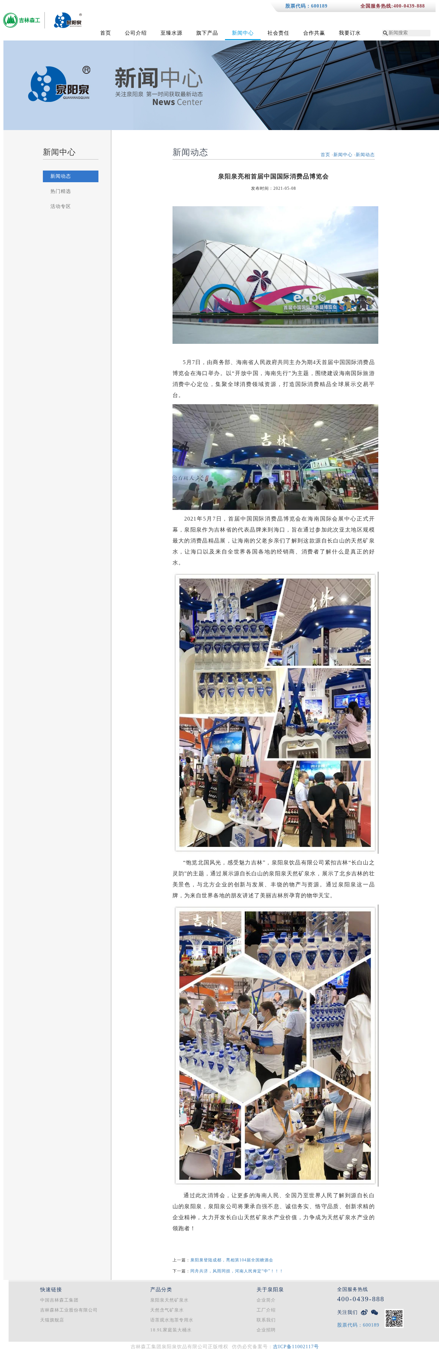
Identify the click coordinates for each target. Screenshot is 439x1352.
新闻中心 (243, 33)
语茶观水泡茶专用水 (171, 1319)
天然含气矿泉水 (167, 1310)
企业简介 (266, 1300)
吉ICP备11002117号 (296, 1346)
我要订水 (350, 33)
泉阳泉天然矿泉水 (169, 1300)
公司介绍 (136, 33)
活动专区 (60, 206)
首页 (105, 33)
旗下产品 (207, 33)
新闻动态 (60, 176)
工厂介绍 (266, 1310)
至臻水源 (171, 33)
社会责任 (278, 33)
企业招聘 (266, 1329)
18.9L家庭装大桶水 (171, 1329)
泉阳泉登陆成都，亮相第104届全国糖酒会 (231, 1260)
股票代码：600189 (306, 6)
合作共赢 (314, 33)
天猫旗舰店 (52, 1319)
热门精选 (60, 191)
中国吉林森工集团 (59, 1300)
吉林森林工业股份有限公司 (69, 1310)
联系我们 (266, 1319)
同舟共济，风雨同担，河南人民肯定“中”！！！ (237, 1271)
